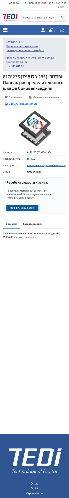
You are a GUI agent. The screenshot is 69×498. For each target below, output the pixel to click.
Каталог (11, 42)
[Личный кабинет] (42, 30)
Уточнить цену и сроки (22, 208)
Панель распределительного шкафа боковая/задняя (46, 165)
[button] (61, 18)
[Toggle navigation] (5, 30)
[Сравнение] (52, 30)
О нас (34, 487)
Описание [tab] (11, 224)
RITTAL (31, 158)
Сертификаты (34, 493)
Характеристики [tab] (32, 224)
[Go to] (10, 17)
